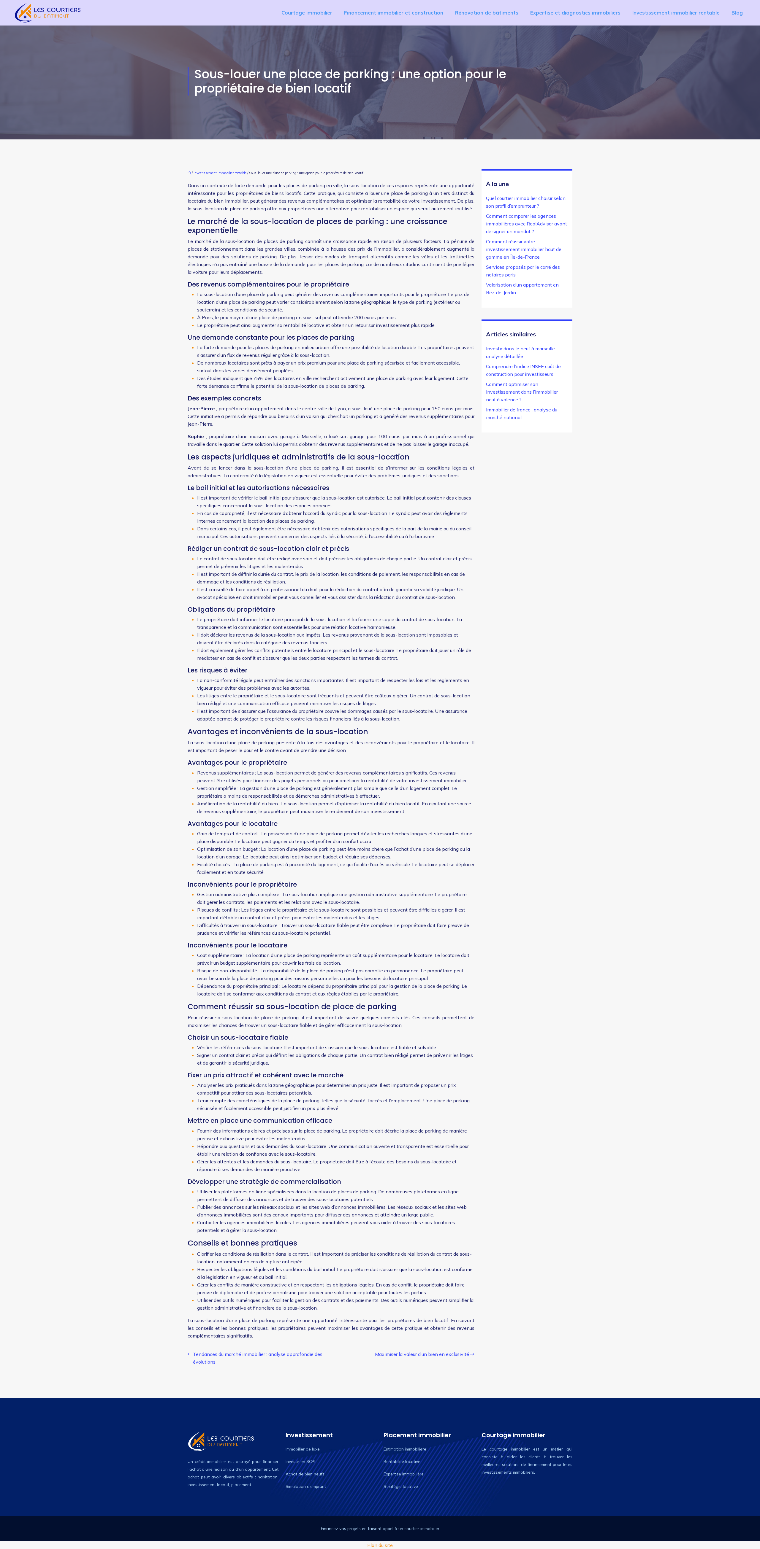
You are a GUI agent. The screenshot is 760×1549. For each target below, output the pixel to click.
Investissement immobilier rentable (676, 12)
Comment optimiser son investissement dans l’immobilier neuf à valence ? (522, 392)
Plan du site (380, 1545)
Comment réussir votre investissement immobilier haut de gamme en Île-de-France (523, 249)
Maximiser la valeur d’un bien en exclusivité (422, 1354)
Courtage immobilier (306, 12)
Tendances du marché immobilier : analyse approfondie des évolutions (257, 1358)
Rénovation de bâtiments (486, 12)
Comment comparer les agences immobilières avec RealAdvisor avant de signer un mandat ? (526, 223)
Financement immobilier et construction (393, 12)
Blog (737, 12)
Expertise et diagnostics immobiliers (575, 12)
